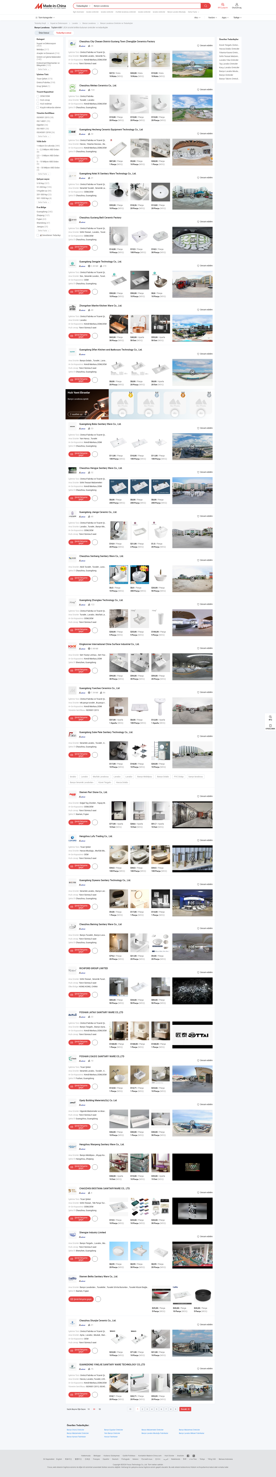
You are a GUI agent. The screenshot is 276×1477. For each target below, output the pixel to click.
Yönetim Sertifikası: (77, 710)
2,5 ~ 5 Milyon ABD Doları (48, 156)
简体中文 (68, 1459)
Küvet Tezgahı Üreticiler (229, 45)
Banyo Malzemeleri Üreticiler (152, 1430)
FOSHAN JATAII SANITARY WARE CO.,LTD (101, 1012)
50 (100, 1409)
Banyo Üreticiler (226, 75)
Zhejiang (43, 215)
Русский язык (146, 1459)
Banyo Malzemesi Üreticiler (189, 1430)
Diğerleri (42, 124)
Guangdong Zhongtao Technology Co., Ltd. (101, 600)
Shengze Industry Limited (92, 1232)
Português (125, 1459)
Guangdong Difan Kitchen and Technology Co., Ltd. (110, 349)
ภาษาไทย (193, 1459)
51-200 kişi (44, 187)
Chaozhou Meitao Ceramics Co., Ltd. (98, 85)
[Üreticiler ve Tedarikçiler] (50, 6)
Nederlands (175, 1459)
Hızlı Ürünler (169, 1455)
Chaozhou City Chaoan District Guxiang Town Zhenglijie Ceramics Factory (117, 41)
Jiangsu (42, 226)
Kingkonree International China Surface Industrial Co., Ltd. (109, 644)
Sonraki (184, 1409)
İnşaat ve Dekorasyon (46, 44)
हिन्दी (184, 1459)
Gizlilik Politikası (129, 1455)
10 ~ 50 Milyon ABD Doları (48, 168)
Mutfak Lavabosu (101, 776)
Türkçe (202, 1459)
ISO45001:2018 (46, 132)
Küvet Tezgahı (104, 782)
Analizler (180, 1455)
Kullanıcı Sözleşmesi (112, 1455)
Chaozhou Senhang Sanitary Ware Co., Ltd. (101, 556)
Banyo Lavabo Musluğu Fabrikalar (155, 1433)
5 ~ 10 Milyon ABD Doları (48, 162)
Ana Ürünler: (73, 56)
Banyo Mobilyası (144, 776)
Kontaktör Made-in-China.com (150, 1455)
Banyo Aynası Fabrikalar (76, 1436)
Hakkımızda (86, 1455)
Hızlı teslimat (46, 103)
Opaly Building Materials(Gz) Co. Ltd (98, 1100)
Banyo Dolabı (163, 776)
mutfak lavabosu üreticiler (126, 12)
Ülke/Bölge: (73, 986)
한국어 (157, 1459)
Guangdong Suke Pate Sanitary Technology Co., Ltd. (106, 732)
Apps (224, 17)
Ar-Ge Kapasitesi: (76, 59)
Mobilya (43, 49)
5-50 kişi (43, 183)
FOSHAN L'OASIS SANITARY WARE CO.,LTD (101, 1056)
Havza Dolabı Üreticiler (229, 48)
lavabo (73, 776)
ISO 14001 (43, 121)
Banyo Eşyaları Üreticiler (113, 1430)
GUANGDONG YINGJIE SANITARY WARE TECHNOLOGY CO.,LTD (112, 1364)
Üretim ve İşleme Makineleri (49, 58)
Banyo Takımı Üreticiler (229, 78)
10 (89, 1409)
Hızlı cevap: (73, 63)
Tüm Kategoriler (45, 17)
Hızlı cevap (45, 100)
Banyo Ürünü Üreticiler (75, 1430)
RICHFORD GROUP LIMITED (93, 968)
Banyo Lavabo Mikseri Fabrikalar (191, 1433)
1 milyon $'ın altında (48, 145)
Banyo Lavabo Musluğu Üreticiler (234, 71)
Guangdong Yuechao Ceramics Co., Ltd (99, 688)
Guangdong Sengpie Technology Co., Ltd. (100, 261)
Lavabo (84, 776)
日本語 (87, 1459)
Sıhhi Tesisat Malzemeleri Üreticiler (234, 56)
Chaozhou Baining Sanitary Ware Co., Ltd (100, 924)
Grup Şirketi (43, 86)
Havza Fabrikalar (111, 1436)
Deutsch (115, 1459)
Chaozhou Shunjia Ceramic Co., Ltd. (97, 1320)
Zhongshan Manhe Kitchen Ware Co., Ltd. (100, 305)
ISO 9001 (43, 128)
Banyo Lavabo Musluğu (176, 12)
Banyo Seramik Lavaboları (81, 782)
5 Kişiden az (44, 190)
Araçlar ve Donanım (48, 53)
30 (94, 1409)
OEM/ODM (45, 96)
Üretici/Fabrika (46, 82)
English (59, 1459)
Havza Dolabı (122, 782)
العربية (165, 1459)
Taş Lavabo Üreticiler (228, 63)
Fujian (41, 219)
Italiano (135, 1459)
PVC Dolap (179, 776)
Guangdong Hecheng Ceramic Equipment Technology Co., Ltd (111, 129)
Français (96, 1459)
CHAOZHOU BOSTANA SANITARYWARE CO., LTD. (104, 1188)
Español (106, 1459)
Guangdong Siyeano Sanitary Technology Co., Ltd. (105, 880)
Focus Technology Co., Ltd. (137, 1464)
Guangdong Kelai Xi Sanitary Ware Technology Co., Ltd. (107, 173)
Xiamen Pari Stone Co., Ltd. (93, 792)
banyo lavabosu (196, 776)
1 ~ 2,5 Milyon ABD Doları (48, 150)
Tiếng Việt (212, 1459)
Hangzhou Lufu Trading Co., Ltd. (96, 836)
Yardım (211, 17)
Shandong (43, 222)
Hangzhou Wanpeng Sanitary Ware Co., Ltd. (101, 1144)
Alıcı (196, 17)
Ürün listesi (44, 33)
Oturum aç (236, 7)
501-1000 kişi (44, 198)
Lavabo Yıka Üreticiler (228, 60)
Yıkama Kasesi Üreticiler (229, 52)
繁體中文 (78, 1459)
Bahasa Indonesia (226, 1459)
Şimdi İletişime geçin (81, 71)
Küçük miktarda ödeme (50, 107)
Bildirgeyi (97, 1455)
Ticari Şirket (44, 78)
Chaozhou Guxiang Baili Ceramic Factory (100, 217)
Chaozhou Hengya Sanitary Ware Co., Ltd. (100, 468)
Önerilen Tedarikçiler (228, 39)
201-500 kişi (44, 194)
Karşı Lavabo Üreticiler (229, 67)
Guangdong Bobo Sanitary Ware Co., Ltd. (100, 424)
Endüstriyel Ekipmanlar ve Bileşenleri (48, 64)
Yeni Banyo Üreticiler (112, 1433)
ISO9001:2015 (45, 117)
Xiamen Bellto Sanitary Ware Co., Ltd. (98, 1276)
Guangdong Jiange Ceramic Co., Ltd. (98, 512)
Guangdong (45, 211)
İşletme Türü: (74, 52)
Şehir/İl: (71, 107)
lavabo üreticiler (92, 12)
